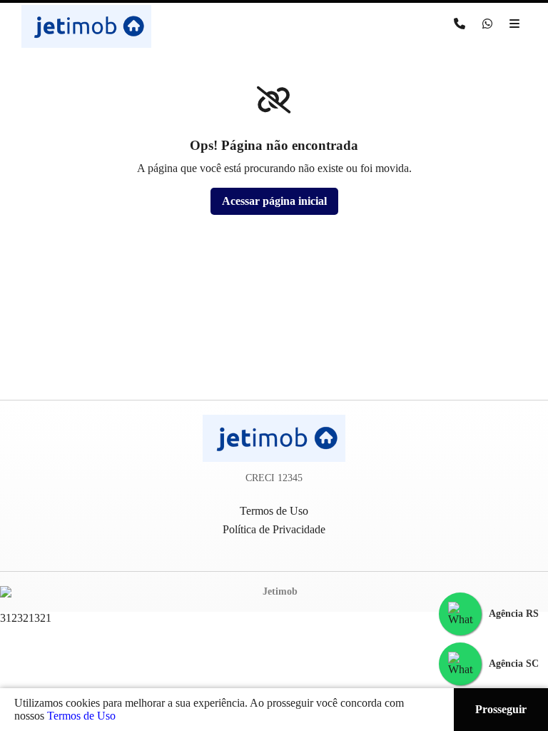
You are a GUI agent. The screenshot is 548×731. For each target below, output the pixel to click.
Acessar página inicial (274, 201)
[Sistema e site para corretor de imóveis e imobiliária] (274, 592)
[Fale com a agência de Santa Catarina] (460, 663)
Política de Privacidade (274, 529)
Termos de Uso (81, 716)
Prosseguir (501, 709)
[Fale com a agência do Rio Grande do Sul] (460, 614)
